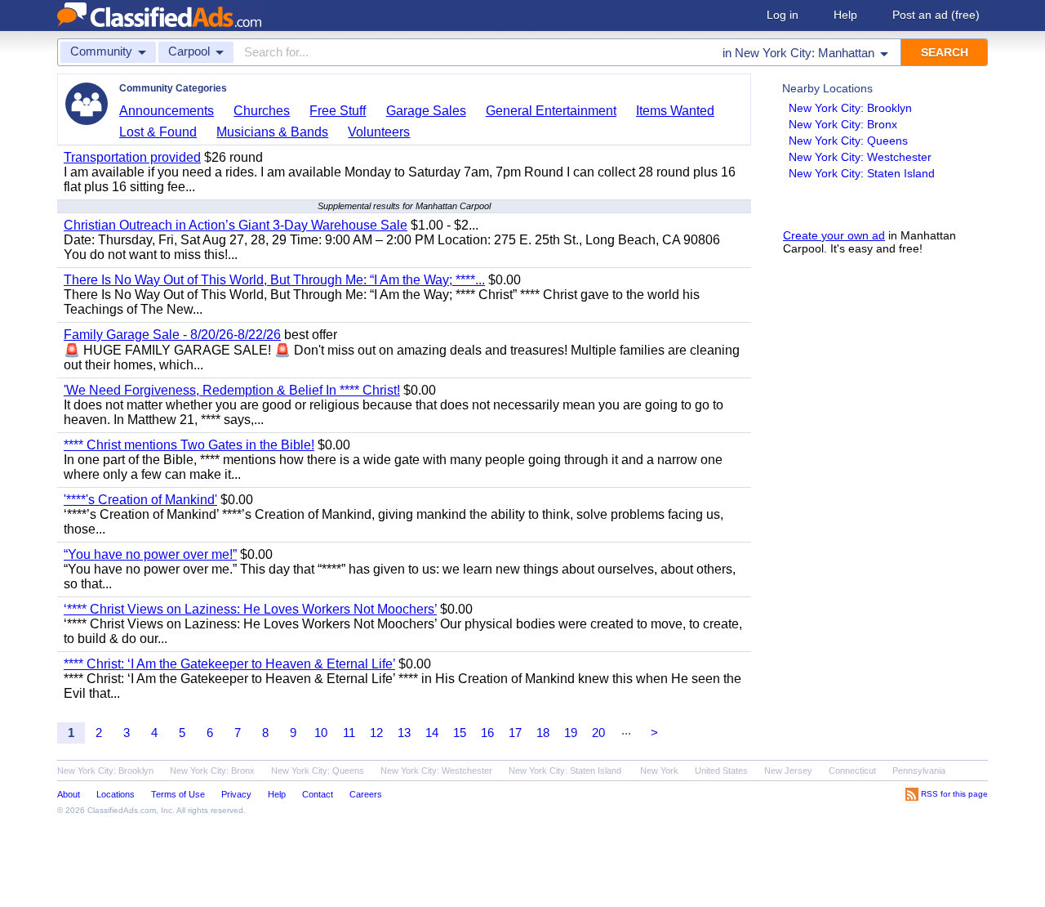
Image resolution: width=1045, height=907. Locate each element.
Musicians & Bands (272, 132)
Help (845, 14)
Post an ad (936, 14)
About (68, 794)
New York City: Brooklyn (850, 107)
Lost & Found (158, 132)
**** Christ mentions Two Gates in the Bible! (189, 445)
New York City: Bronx (843, 124)
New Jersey (788, 770)
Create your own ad (834, 235)
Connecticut (852, 770)
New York (659, 770)
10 (320, 732)
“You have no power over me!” (150, 554)
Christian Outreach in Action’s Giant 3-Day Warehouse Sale (235, 225)
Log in (782, 14)
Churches (261, 111)
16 (487, 732)
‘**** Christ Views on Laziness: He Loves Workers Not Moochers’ (250, 609)
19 (570, 732)
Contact (317, 794)
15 (459, 732)
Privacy (236, 794)
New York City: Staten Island (862, 173)
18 (542, 732)
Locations (115, 794)
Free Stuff (337, 111)
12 (376, 732)
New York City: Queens (848, 140)
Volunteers (379, 132)
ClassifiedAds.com (121, 810)
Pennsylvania (918, 770)
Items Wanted (675, 111)
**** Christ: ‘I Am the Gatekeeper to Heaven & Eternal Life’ (229, 664)
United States (721, 770)
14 (431, 732)
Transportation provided (132, 157)
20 (598, 732)
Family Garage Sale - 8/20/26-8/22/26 (172, 335)
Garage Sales (426, 111)
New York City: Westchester (860, 156)
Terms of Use (178, 794)
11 (349, 732)
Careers (365, 794)
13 (404, 732)
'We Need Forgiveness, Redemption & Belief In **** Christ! (232, 390)
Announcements (166, 111)
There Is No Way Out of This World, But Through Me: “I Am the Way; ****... (274, 280)
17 (515, 732)
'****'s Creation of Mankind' (140, 500)
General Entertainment (551, 111)
